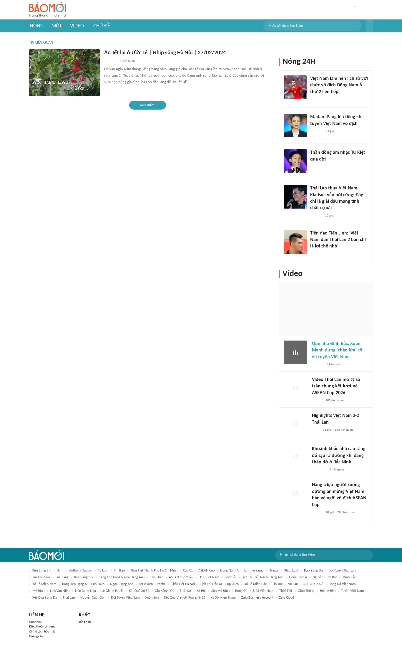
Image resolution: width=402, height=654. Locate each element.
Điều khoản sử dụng (42, 626)
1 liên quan (127, 61)
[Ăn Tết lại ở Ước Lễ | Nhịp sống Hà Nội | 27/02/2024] (64, 72)
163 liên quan (344, 430)
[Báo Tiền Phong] (315, 167)
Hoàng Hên (327, 591)
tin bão (119, 570)
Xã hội (201, 591)
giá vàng (62, 577)
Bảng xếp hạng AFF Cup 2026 (83, 584)
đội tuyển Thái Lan (342, 570)
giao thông (306, 591)
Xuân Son (152, 598)
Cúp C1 (188, 570)
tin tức (277, 584)
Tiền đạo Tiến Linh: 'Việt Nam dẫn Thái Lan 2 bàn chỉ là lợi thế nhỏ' (338, 240)
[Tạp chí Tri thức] (314, 99)
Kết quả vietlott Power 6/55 (184, 598)
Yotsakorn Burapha (152, 584)
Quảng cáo (36, 636)
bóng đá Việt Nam (342, 584)
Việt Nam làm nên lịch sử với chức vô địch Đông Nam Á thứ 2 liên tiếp (339, 85)
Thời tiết (285, 591)
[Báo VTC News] (319, 470)
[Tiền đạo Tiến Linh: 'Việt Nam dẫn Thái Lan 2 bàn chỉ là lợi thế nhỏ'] (295, 242)
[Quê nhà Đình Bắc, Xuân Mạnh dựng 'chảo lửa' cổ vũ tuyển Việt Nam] (295, 352)
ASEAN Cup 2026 (181, 577)
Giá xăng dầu (164, 591)
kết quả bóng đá (44, 598)
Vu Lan (293, 584)
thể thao (156, 577)
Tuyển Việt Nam (352, 591)
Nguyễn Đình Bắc (325, 577)
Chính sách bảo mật (42, 631)
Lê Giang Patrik (112, 591)
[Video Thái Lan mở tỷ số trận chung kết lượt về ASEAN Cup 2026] (295, 388)
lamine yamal (254, 570)
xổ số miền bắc (255, 584)
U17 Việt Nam (209, 577)
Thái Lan (69, 598)
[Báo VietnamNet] (317, 400)
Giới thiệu (35, 622)
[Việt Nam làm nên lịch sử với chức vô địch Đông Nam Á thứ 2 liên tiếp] (295, 87)
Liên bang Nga (85, 591)
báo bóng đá (313, 570)
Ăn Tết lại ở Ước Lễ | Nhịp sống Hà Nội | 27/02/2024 (165, 53)
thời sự (185, 591)
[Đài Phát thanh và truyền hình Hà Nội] (110, 61)
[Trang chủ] (47, 10)
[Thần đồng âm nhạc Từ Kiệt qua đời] (295, 161)
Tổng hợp (85, 622)
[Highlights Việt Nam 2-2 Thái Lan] (295, 424)
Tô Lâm (103, 570)
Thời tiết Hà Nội (183, 584)
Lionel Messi (298, 577)
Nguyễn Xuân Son (92, 598)
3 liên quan (334, 364)
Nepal (274, 570)
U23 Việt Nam (263, 591)
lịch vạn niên (59, 591)
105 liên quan (334, 400)
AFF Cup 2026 (313, 584)
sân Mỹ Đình (220, 591)
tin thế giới (41, 577)
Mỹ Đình (38, 591)
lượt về (230, 577)
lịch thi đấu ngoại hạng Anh (262, 577)
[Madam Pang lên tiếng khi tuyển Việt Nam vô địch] (295, 125)
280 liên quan (346, 512)
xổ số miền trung (223, 598)
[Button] (369, 25)
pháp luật (291, 570)
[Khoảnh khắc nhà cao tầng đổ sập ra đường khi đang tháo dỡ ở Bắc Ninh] (295, 457)
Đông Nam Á (229, 570)
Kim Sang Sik (41, 570)
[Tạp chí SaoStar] (316, 131)
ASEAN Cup (206, 570)
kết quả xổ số (139, 591)
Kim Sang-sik (83, 577)
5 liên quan (336, 469)
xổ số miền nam (44, 584)
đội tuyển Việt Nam (125, 598)
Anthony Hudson (80, 570)
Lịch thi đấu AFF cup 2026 (219, 584)
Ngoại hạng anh (121, 584)
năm (60, 570)
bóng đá (241, 591)
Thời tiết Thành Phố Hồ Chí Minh (153, 570)
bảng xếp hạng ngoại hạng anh (121, 577)
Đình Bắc (349, 577)
